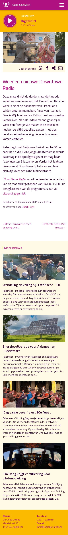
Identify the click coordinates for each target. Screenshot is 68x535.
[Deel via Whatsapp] (41, 68)
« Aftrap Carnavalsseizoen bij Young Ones (17, 225)
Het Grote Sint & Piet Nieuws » (54, 225)
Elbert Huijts (28, 207)
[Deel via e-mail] (60, 68)
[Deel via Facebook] (47, 68)
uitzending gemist (14, 193)
